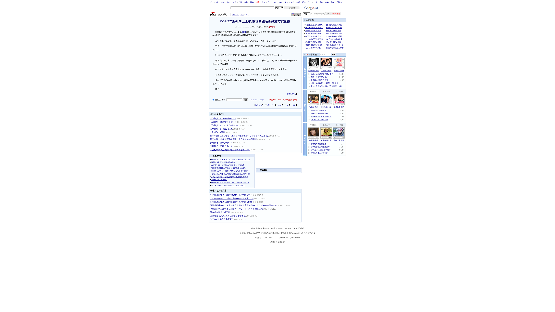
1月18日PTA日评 (217, 132)
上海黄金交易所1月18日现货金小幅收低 (228, 216)
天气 (309, 2)
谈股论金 (258, 105)
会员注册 (303, 233)
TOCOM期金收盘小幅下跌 (222, 219)
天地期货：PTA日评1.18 (221, 129)
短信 (315, 2)
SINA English (294, 233)
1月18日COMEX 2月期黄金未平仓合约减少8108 (231, 202)
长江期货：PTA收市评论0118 (223, 118)
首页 (211, 2)
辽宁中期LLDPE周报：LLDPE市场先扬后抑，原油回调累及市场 (239, 136)
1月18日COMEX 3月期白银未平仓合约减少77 (230, 195)
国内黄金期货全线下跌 (220, 212)
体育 (223, 2)
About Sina (252, 233)
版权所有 (281, 242)
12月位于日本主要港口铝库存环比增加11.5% (230, 150)
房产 (275, 2)
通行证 (340, 2)
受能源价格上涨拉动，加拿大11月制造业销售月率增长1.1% (236, 209)
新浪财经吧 (291, 94)
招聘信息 (276, 233)
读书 (292, 2)
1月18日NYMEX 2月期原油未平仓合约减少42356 (232, 198)
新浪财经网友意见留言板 (260, 228)
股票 (240, 2)
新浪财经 (235, 15)
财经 (234, 2)
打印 (287, 105)
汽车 (269, 2)
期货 (242, 15)
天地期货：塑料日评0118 (221, 146)
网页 (217, 100)
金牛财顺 (271, 27)
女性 (286, 2)
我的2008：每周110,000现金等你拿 (282, 100)
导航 (333, 2)
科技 (246, 2)
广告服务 (260, 233)
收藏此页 (269, 105)
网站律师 (284, 233)
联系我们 (268, 233)
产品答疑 (311, 233)
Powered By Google (257, 100)
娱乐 (229, 2)
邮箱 (327, 2)
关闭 (294, 105)
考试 (298, 2)
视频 (263, 2)
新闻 (217, 2)
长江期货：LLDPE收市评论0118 (224, 125)
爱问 (321, 2)
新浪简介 (243, 233)
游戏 (281, 2)
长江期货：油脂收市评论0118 (223, 122)
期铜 (244, 32)
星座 (304, 2)
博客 (252, 2)
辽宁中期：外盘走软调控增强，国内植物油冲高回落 (233, 139)
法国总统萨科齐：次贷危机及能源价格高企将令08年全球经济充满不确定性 (243, 205)
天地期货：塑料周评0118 (221, 143)
